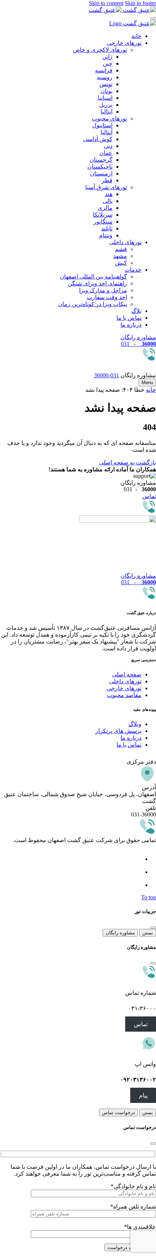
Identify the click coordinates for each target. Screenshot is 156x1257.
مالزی (105, 208)
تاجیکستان (99, 167)
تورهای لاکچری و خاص (100, 50)
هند (108, 194)
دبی (108, 146)
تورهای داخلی (125, 242)
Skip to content (106, 3)
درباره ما (130, 325)
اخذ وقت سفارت (107, 297)
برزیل (105, 105)
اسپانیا (105, 98)
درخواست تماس (118, 1112)
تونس (105, 84)
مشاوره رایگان (120, 932)
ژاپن (107, 57)
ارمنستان (101, 173)
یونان (106, 91)
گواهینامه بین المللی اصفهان (93, 276)
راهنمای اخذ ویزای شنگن (97, 283)
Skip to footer (140, 3)
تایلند (106, 228)
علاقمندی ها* (140, 1227)
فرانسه (103, 70)
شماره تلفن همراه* (133, 1206)
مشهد (120, 256)
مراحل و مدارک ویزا (103, 290)
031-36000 (106, 375)
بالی (107, 201)
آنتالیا (106, 132)
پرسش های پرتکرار (118, 731)
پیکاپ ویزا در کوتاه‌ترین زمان (92, 304)
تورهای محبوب (109, 118)
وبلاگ (134, 724)
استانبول (102, 125)
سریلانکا (102, 215)
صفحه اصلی (126, 674)
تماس (141, 1024)
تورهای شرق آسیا (106, 187)
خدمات (132, 270)
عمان (105, 153)
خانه (136, 36)
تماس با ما (128, 318)
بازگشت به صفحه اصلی (127, 462)
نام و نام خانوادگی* (133, 1186)
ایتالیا (106, 112)
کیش (121, 263)
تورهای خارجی (124, 43)
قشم (121, 249)
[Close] (153, 18)
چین (107, 63)
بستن (147, 932)
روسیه (104, 77)
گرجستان (101, 160)
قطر (107, 180)
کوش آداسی (97, 139)
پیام (143, 1095)
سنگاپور (103, 221)
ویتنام (105, 235)
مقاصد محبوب (124, 695)
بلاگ (136, 311)
